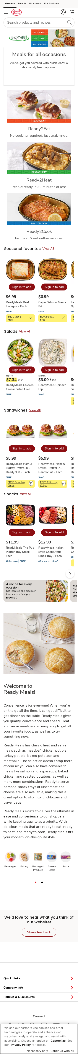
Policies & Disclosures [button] (19, 997)
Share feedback (39, 932)
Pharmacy (35, 3)
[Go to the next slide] (70, 573)
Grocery (10, 3)
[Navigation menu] (6, 12)
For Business (51, 3)
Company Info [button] (13, 988)
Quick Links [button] (11, 978)
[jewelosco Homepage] (16, 12)
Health (22, 3)
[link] (11, 597)
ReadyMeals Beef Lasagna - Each (17, 304)
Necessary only (37, 1050)
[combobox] (39, 22)
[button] (63, 11)
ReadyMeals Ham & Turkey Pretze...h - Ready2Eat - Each (19, 468)
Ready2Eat (39, 129)
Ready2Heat (39, 180)
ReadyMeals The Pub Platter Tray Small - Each (20, 552)
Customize (58, 1040)
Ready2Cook (39, 231)
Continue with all (62, 1050)
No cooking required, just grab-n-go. (39, 135)
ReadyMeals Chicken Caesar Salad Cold (20, 387)
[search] (69, 22)
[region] (39, 1039)
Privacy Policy (21, 1044)
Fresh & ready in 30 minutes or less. (39, 186)
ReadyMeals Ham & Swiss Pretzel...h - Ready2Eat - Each (51, 468)
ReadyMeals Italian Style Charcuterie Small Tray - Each (50, 552)
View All (48, 248)
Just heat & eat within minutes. (39, 238)
